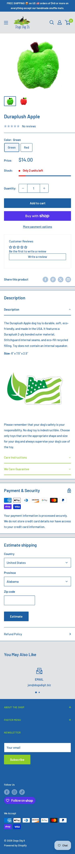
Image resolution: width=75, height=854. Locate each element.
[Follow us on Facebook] (7, 792)
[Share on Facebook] (45, 279)
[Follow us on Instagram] (14, 792)
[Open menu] (6, 22)
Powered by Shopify (15, 845)
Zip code (9, 591)
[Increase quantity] (44, 188)
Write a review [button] (37, 256)
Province (10, 572)
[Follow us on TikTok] (22, 792)
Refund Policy (13, 634)
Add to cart (37, 203)
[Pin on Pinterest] (53, 279)
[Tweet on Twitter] (60, 279)
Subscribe (17, 759)
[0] (67, 22)
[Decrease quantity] (23, 188)
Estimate (16, 616)
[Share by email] (68, 279)
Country (9, 554)
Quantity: (10, 188)
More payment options (37, 226)
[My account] (60, 22)
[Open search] (52, 22)
